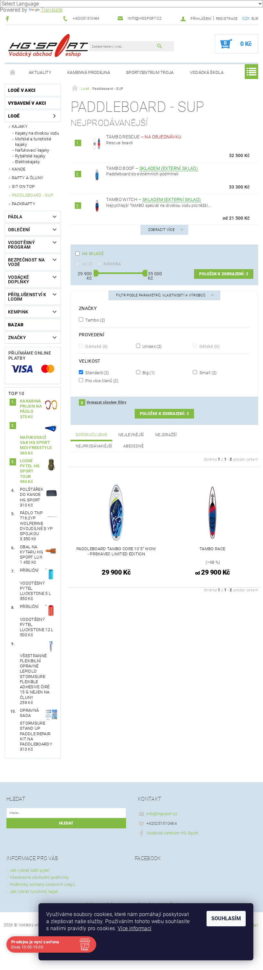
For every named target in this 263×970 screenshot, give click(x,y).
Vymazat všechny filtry (106, 402)
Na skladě (93, 253)
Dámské (96, 346)
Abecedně (133, 446)
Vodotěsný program (21, 245)
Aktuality (40, 72)
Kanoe (19, 169)
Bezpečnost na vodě (26, 262)
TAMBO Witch (153, 199)
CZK (246, 18)
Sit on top (23, 186)
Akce (87, 264)
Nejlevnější (131, 435)
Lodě (14, 116)
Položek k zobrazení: (223, 274)
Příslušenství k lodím (27, 297)
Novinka (112, 264)
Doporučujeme (91, 435)
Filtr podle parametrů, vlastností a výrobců (161, 295)
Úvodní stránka (13, 72)
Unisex (151, 346)
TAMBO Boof (152, 168)
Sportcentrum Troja (150, 72)
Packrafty (23, 203)
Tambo (94, 320)
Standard (96, 372)
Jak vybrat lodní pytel (29, 870)
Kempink (18, 311)
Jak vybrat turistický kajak (34, 891)
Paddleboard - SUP (32, 195)
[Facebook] (8, 18)
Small (207, 372)
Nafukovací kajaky (32, 150)
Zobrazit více (161, 230)
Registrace (227, 19)
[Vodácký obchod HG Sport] (48, 47)
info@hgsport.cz (161, 813)
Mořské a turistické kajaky (33, 141)
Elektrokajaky (27, 161)
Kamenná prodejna (88, 72)
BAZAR (16, 324)
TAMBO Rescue (143, 136)
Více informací (134, 928)
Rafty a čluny (27, 177)
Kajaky (20, 126)
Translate (52, 10)
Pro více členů (101, 380)
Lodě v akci (22, 90)
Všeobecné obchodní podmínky (39, 877)
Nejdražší (166, 435)
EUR (254, 19)
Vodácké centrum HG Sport (172, 833)
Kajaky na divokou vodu (37, 133)
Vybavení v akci (27, 103)
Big (148, 372)
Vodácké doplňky (18, 279)
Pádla (15, 216)
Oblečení (19, 229)
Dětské (209, 346)
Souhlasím (226, 918)
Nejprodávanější (94, 446)
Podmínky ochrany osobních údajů (42, 884)
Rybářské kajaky (30, 156)
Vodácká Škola (207, 72)
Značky (17, 337)
